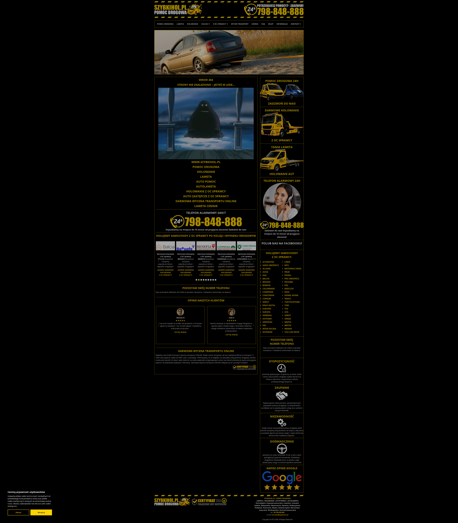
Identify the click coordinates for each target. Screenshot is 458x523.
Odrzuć (18, 512)
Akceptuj (41, 512)
